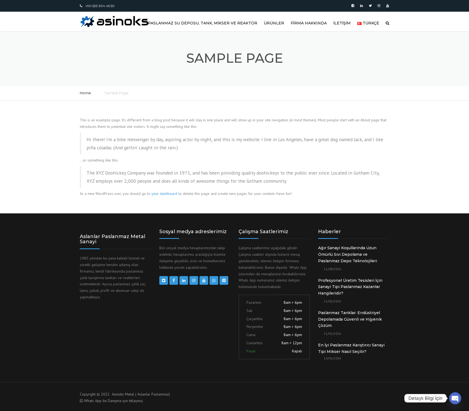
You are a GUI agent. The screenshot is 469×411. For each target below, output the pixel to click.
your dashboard (164, 193)
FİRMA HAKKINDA (309, 23)
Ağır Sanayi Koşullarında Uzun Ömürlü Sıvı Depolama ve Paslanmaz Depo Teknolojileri (347, 254)
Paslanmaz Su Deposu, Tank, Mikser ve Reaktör (202, 23)
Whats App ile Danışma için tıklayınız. (114, 400)
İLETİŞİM (342, 23)
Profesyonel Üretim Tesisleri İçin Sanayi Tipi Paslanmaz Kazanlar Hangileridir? (350, 287)
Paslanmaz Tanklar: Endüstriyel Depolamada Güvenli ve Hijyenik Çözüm (350, 319)
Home (85, 93)
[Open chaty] (455, 398)
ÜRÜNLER (274, 23)
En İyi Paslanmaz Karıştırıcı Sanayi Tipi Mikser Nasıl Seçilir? (351, 348)
